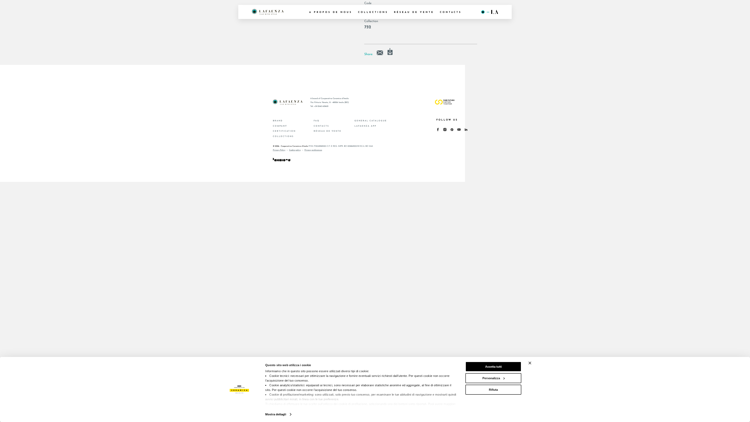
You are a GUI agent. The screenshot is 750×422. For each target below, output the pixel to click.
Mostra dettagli (275, 414)
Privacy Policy (279, 150)
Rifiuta (493, 389)
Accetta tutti (493, 366)
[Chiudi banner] (530, 363)
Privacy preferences (313, 150)
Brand (278, 121)
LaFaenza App (365, 126)
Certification (284, 131)
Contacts (321, 126)
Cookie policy (295, 150)
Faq (317, 121)
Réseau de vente (327, 131)
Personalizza (491, 378)
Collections (283, 136)
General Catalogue (370, 121)
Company (280, 126)
